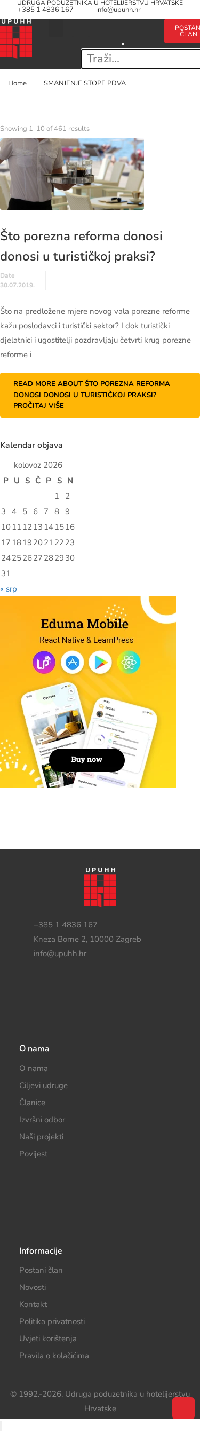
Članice (32, 1102)
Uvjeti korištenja (48, 1338)
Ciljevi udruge (43, 1085)
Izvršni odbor (42, 1119)
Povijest (33, 1153)
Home (17, 83)
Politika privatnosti (52, 1321)
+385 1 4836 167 (46, 9)
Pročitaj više (91, 395)
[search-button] (122, 26)
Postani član (41, 1270)
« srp (8, 589)
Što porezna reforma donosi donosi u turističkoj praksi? (81, 246)
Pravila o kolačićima (54, 1355)
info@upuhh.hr (118, 9)
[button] (56, 28)
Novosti (32, 1287)
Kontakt (33, 1304)
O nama (33, 1068)
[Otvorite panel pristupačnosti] (1, 1426)
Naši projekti (41, 1136)
